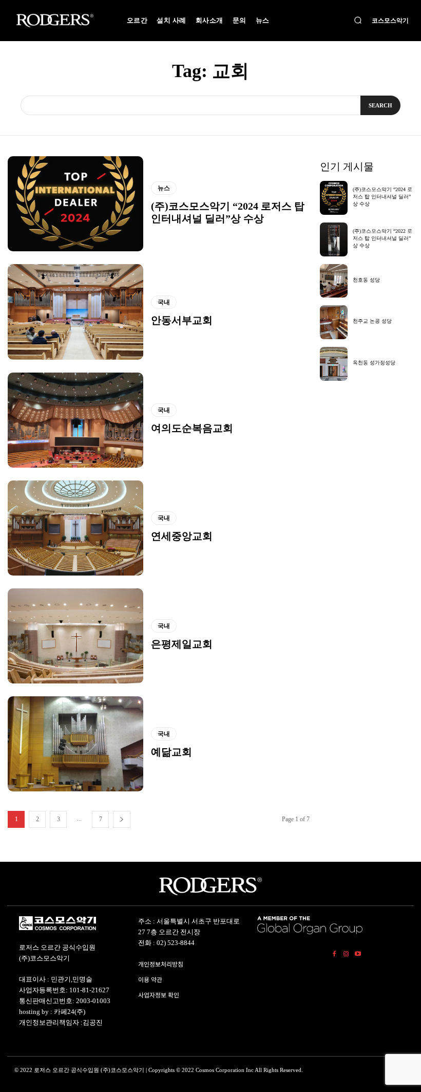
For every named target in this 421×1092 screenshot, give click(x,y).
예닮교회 (171, 751)
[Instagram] (346, 952)
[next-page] (121, 819)
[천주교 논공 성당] (334, 322)
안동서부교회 (182, 320)
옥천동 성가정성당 (374, 362)
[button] (358, 20)
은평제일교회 (182, 644)
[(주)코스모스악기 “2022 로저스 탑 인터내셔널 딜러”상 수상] (334, 239)
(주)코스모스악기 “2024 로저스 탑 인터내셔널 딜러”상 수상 (382, 197)
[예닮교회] (75, 743)
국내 (164, 302)
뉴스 (164, 188)
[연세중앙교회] (75, 528)
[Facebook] (334, 952)
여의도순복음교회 (192, 428)
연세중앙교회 (182, 536)
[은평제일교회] (75, 635)
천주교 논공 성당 (372, 321)
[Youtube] (357, 952)
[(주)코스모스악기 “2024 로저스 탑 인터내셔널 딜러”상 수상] (75, 203)
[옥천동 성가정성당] (334, 364)
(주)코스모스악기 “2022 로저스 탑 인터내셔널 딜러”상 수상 (382, 238)
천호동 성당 (366, 280)
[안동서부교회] (75, 311)
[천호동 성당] (334, 281)
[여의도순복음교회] (75, 420)
